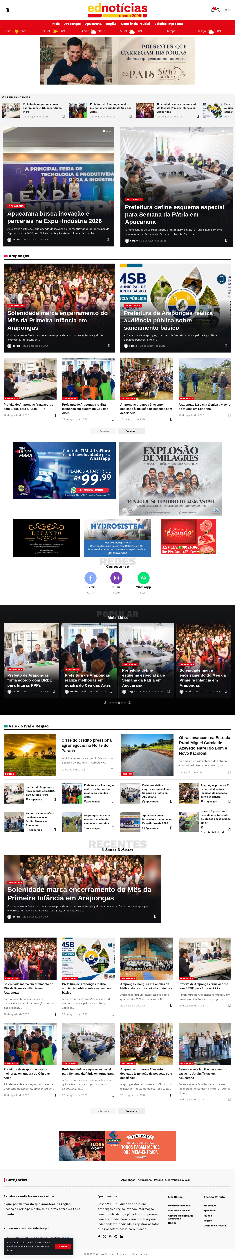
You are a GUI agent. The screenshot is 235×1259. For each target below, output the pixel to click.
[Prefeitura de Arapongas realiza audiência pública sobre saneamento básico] (145, 110)
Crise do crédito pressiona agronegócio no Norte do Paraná (87, 745)
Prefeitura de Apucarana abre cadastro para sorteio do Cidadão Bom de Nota (54, 213)
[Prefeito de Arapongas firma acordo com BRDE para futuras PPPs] (30, 379)
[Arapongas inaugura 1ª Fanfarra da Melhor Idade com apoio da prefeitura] (212, 110)
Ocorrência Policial (212, 832)
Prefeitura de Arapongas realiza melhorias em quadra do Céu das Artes (43, 108)
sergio (16, 239)
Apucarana (16, 198)
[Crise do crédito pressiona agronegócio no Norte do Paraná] (30, 755)
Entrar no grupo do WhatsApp (26, 1228)
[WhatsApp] (143, 583)
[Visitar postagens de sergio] (9, 240)
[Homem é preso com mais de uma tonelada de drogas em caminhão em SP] (189, 822)
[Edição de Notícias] (118, 10)
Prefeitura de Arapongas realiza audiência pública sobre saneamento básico (176, 108)
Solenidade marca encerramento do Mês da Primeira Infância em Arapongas (110, 108)
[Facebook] (90, 583)
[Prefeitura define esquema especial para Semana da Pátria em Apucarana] (130, 793)
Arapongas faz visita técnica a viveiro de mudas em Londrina (97, 819)
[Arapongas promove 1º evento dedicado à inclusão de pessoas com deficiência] (146, 379)
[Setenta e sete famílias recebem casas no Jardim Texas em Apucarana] (14, 822)
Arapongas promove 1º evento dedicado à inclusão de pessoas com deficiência (146, 409)
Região (9, 774)
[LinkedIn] (121, 1237)
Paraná (158, 1179)
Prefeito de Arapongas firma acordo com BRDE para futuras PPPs (40, 791)
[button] (63, 1246)
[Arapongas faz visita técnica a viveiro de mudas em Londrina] (205, 379)
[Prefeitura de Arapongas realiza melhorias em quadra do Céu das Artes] (11, 110)
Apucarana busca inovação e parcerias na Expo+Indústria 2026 (157, 819)
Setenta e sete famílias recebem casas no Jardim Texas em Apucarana (170, 214)
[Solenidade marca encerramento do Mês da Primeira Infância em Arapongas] (78, 110)
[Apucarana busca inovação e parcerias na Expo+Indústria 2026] (130, 822)
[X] (104, 1237)
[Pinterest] (116, 1237)
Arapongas (16, 305)
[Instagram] (116, 583)
